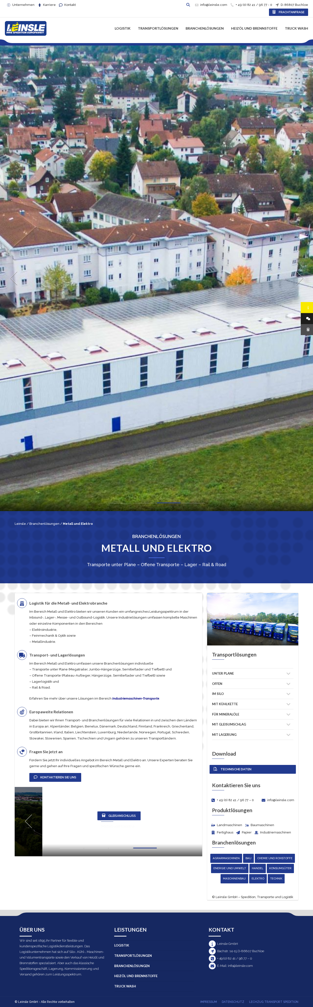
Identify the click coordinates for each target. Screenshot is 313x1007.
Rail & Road (41, 687)
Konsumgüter (280, 868)
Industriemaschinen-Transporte (135, 698)
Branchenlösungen (205, 28)
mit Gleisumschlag (229, 724)
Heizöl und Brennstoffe (254, 28)
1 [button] (120, 504)
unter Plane (223, 673)
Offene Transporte (46, 675)
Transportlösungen (158, 28)
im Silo (218, 694)
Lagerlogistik (42, 681)
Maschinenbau (234, 878)
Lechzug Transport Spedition (273, 1002)
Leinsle (20, 524)
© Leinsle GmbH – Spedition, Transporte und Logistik (252, 897)
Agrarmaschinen (226, 858)
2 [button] (144, 504)
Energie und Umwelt (229, 868)
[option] (156, 398)
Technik (276, 878)
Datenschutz (233, 1002)
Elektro (258, 878)
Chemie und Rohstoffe (274, 858)
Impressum (208, 1002)
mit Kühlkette (225, 704)
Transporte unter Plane (50, 669)
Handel (257, 868)
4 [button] (193, 504)
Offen (217, 684)
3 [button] (168, 504)
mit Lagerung (224, 735)
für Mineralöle (225, 714)
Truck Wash (296, 28)
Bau (248, 858)
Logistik (123, 28)
